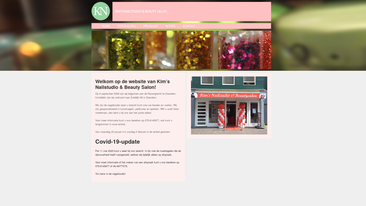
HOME (106, 26)
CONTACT (189, 26)
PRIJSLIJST (151, 26)
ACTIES (170, 26)
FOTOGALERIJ (127, 26)
